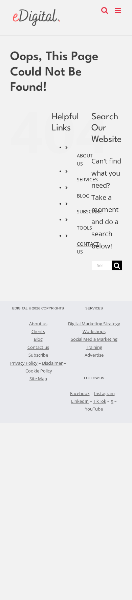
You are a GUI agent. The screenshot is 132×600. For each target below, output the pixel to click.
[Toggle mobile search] (104, 10)
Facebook (80, 393)
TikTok (99, 401)
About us (38, 324)
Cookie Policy (38, 371)
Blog (38, 339)
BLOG (83, 195)
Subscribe (38, 355)
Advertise (94, 355)
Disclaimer (52, 363)
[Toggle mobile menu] (118, 10)
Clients (38, 331)
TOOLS (84, 227)
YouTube (94, 409)
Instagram (104, 393)
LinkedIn (80, 401)
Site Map (38, 379)
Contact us (38, 347)
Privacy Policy (24, 363)
